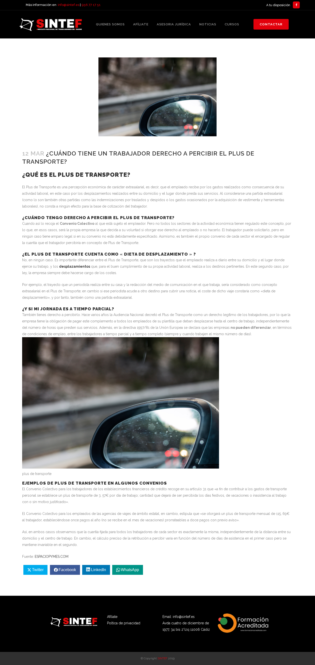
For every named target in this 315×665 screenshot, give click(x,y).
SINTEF (162, 658)
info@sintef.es (68, 5)
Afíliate (112, 617)
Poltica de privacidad (123, 623)
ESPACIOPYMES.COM (51, 557)
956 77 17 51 (91, 5)
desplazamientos (74, 266)
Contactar (271, 24)
